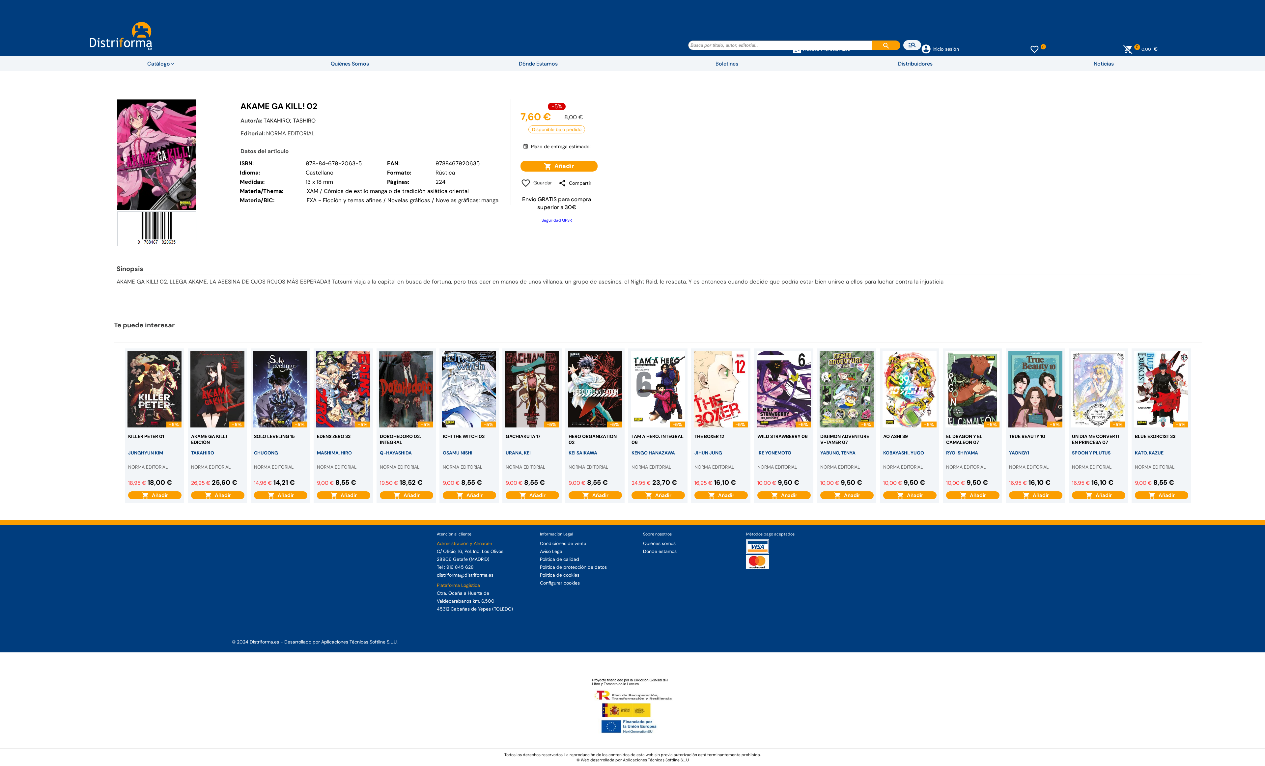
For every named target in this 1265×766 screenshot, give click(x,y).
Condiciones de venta (563, 543)
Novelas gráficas (409, 200)
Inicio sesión (946, 49)
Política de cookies (559, 575)
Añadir (563, 166)
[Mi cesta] (1128, 49)
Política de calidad (559, 559)
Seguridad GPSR (557, 220)
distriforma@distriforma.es (465, 575)
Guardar (541, 182)
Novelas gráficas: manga (467, 200)
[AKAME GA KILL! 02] (156, 154)
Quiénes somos (659, 543)
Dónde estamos (660, 551)
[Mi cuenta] (926, 48)
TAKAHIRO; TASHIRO (290, 120)
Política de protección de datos (573, 567)
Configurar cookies (560, 583)
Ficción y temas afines (352, 200)
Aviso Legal (551, 551)
